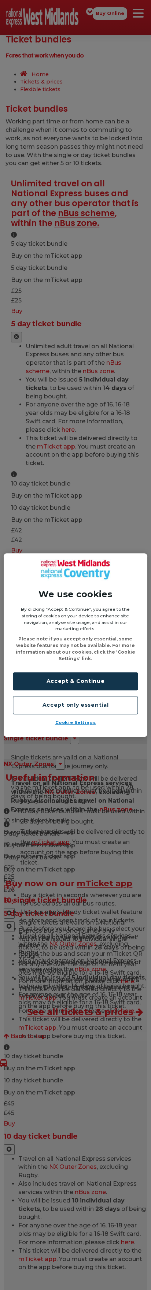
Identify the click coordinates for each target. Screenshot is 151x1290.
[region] (75, 645)
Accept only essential (76, 705)
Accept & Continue (76, 681)
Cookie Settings (75, 722)
